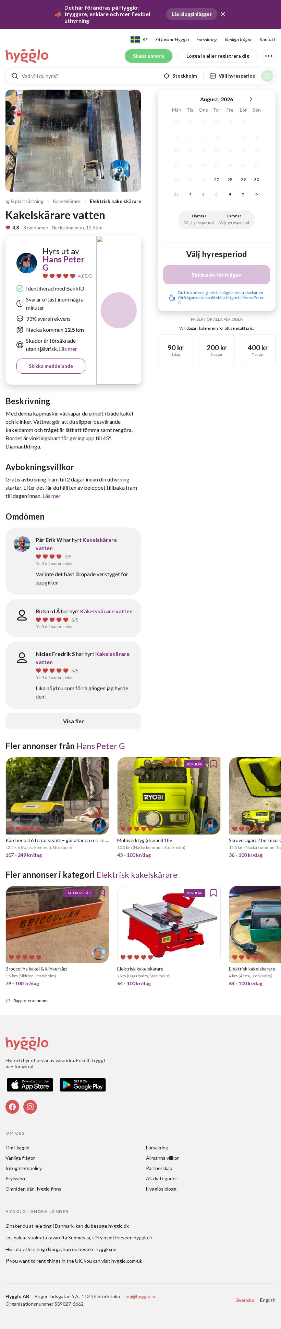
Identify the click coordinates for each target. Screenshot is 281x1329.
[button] (223, 14)
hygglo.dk (118, 1226)
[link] (27, 56)
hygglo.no (106, 1249)
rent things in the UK (59, 1261)
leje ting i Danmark (54, 1226)
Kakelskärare (67, 201)
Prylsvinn (15, 1178)
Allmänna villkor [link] (162, 1158)
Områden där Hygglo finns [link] (33, 1189)
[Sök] (267, 76)
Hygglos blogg (161, 1189)
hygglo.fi (143, 1237)
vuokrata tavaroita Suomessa (59, 1237)
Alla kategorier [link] (161, 1178)
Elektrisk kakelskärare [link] (137, 874)
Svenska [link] (245, 1300)
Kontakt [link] (267, 39)
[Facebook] (12, 1107)
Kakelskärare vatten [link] (106, 611)
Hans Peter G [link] (63, 263)
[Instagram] (30, 1107)
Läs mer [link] (67, 348)
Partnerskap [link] (159, 1168)
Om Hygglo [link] (17, 1147)
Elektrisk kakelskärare (115, 201)
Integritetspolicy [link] (23, 1168)
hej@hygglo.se (141, 1296)
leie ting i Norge (44, 1249)
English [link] (268, 1300)
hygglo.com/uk (126, 1261)
